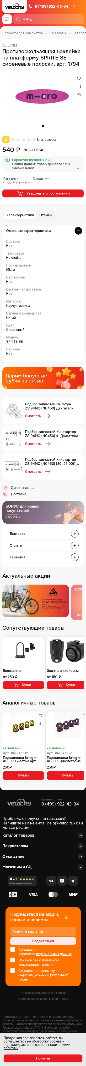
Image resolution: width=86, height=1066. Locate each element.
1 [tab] (43, 126)
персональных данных (54, 954)
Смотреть (33, 416)
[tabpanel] (43, 98)
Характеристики (20, 215)
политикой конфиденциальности (38, 962)
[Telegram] (73, 881)
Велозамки (12, 670)
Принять (43, 1058)
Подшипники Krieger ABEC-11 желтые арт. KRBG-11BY (20, 759)
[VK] (51, 881)
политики (11, 1048)
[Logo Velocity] (14, 6)
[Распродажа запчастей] (35, 601)
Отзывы (45, 215)
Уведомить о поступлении (48, 193)
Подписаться (43, 941)
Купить (27, 685)
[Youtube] (62, 881)
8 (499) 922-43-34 (51, 6)
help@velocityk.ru (63, 823)
